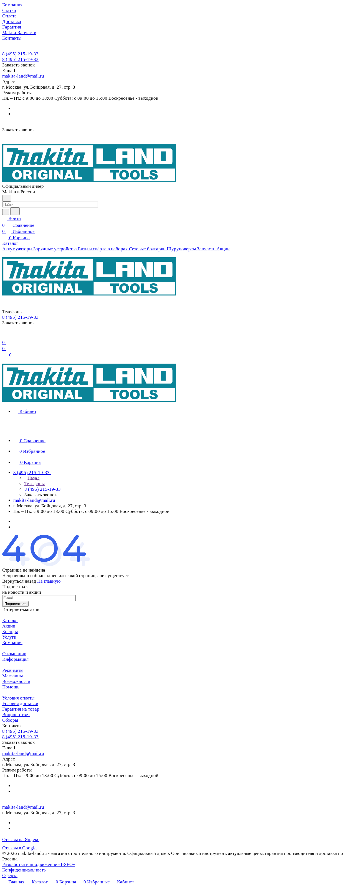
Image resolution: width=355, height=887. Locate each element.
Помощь (10, 687)
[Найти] (15, 211)
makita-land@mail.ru (23, 76)
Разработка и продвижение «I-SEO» (38, 864)
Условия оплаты (18, 698)
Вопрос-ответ (16, 714)
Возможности (16, 681)
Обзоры (10, 720)
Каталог (10, 620)
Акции (8, 626)
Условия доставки (20, 703)
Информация (15, 659)
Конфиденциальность (24, 870)
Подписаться (15, 604)
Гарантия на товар (20, 709)
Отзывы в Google (19, 847)
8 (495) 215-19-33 (20, 53)
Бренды (10, 631)
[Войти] (4, 335)
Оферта (9, 875)
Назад (33, 478)
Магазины (12, 675)
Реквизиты (12, 670)
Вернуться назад (19, 581)
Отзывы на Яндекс (20, 839)
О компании (14, 653)
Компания (12, 642)
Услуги (9, 637)
